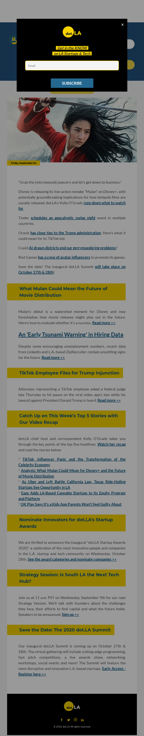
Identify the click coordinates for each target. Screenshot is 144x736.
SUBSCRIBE (72, 83)
